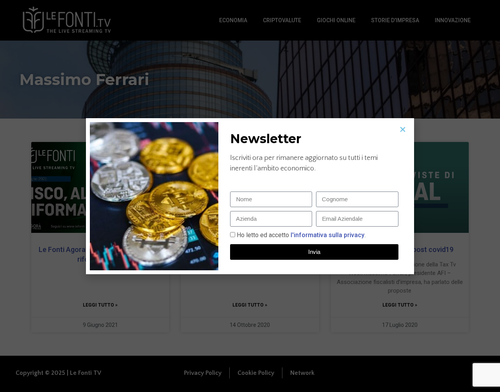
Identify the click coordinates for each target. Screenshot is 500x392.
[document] (250, 196)
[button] (402, 129)
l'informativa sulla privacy (326, 235)
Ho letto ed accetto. (301, 235)
